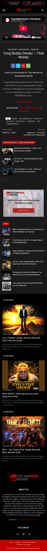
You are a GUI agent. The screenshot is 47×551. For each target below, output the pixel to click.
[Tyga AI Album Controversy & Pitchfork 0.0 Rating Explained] (6, 254)
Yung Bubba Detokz (12, 124)
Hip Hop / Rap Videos (23, 49)
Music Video (10, 121)
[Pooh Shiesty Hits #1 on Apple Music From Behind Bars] (6, 243)
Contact (17, 542)
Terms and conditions (29, 542)
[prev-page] (3, 179)
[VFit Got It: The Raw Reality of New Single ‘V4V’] (7, 161)
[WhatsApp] (28, 66)
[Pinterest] (23, 66)
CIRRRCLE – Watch (9, 133)
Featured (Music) (5, 173)
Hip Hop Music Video (25, 118)
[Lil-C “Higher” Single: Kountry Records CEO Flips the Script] (23, 320)
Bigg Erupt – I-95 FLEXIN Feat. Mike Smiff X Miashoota (34, 134)
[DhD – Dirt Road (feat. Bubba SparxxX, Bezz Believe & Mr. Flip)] (23, 431)
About (11, 542)
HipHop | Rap (34, 49)
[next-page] (7, 179)
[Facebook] (13, 66)
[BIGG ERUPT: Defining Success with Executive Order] (23, 375)
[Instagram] (23, 534)
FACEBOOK (34, 108)
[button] (3, 10)
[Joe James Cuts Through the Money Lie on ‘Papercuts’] (6, 286)
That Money (31, 121)
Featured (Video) (12, 49)
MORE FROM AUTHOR (26, 142)
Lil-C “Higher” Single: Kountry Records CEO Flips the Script (21, 339)
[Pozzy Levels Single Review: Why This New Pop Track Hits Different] (6, 264)
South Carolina (20, 121)
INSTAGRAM (23, 111)
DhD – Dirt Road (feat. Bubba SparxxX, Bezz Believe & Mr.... (21, 451)
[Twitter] (18, 66)
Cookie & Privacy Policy (23, 544)
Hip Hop (14, 118)
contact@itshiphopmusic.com (27, 519)
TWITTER (23, 108)
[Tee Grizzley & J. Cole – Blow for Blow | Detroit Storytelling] (7, 171)
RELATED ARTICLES (10, 142)
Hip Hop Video (38, 118)
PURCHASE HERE (23, 101)
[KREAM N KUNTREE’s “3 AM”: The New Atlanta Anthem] (7, 151)
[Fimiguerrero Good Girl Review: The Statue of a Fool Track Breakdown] (6, 275)
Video (38, 121)
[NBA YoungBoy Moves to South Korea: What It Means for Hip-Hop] (6, 232)
